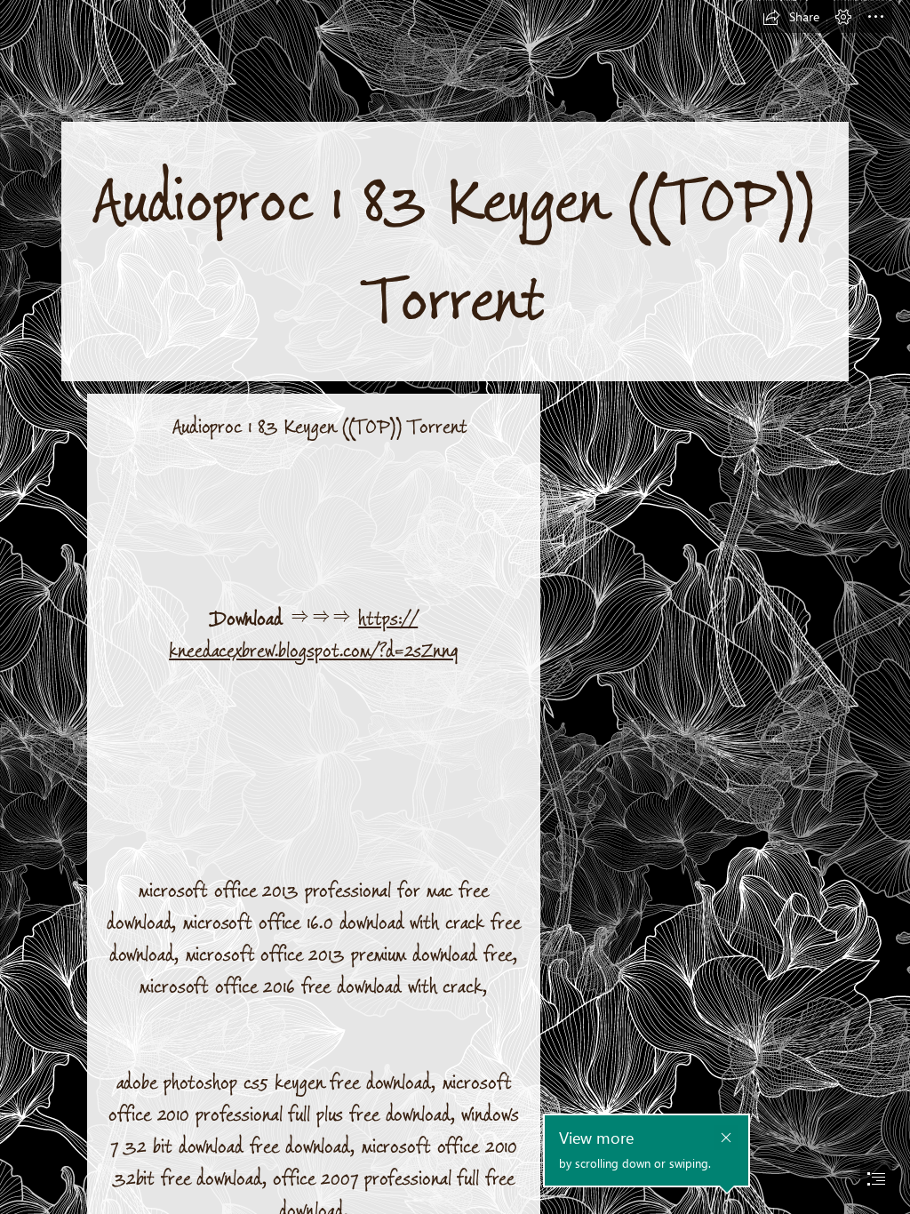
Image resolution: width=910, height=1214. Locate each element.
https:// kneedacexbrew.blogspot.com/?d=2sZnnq (314, 635)
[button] (790, 17)
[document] (455, 607)
